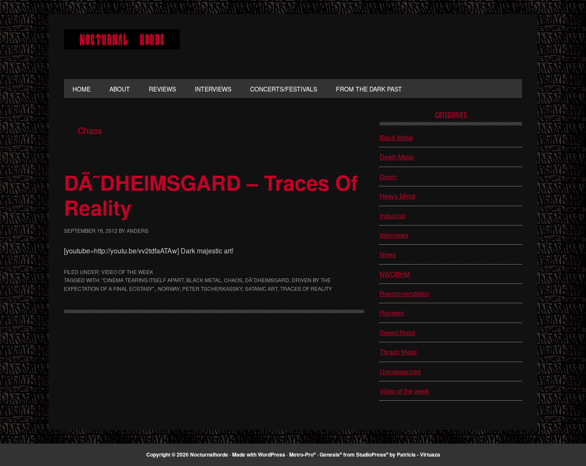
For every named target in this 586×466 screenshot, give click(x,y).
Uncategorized (400, 371)
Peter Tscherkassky (212, 288)
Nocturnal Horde (122, 46)
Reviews (392, 312)
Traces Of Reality (306, 288)
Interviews (394, 234)
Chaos (233, 279)
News (388, 254)
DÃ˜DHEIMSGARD (267, 279)
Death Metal (397, 156)
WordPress (271, 454)
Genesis (330, 454)
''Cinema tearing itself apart (143, 279)
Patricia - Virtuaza (418, 454)
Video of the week (127, 271)
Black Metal (203, 279)
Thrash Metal (398, 351)
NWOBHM (395, 273)
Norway (169, 288)
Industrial (392, 215)
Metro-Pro (301, 454)
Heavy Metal (397, 195)
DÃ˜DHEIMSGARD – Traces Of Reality (211, 195)
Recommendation (404, 293)
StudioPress (371, 454)
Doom (388, 176)
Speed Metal (397, 332)
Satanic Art (261, 288)
